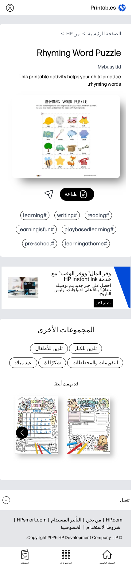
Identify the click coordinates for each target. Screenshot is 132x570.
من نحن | (91, 520)
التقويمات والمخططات (95, 362)
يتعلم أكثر (103, 303)
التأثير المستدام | (63, 520)
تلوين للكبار (85, 348)
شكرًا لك (52, 362)
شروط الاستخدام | (101, 527)
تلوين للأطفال (49, 348)
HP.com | (111, 520)
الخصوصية (71, 527)
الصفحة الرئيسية (104, 34)
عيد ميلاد (23, 362)
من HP (73, 34)
